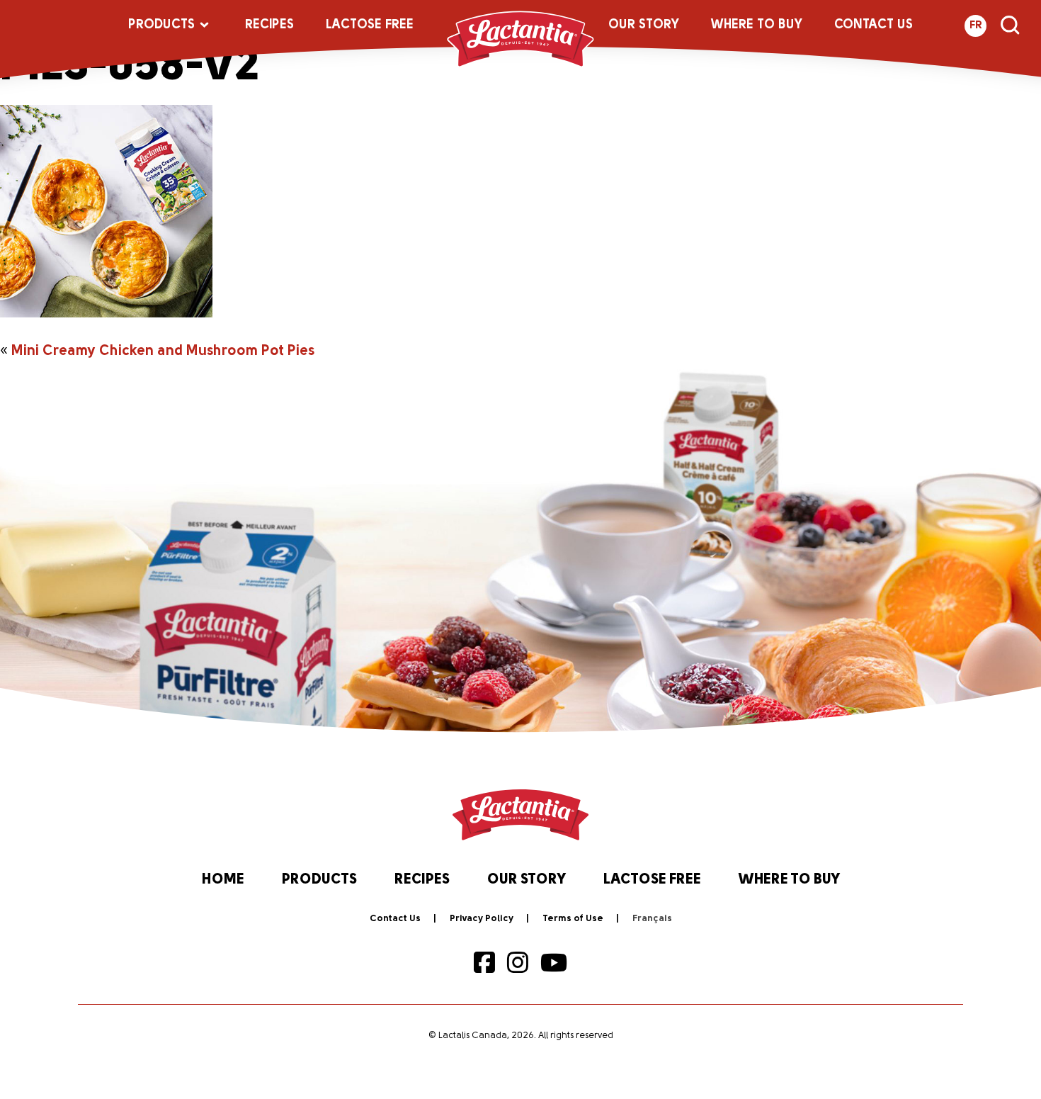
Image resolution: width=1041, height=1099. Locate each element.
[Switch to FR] (652, 919)
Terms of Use (572, 918)
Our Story (643, 25)
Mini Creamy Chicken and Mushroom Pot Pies (162, 351)
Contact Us (873, 25)
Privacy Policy (481, 918)
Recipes (269, 25)
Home (223, 880)
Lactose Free (370, 25)
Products (161, 25)
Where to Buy (756, 25)
